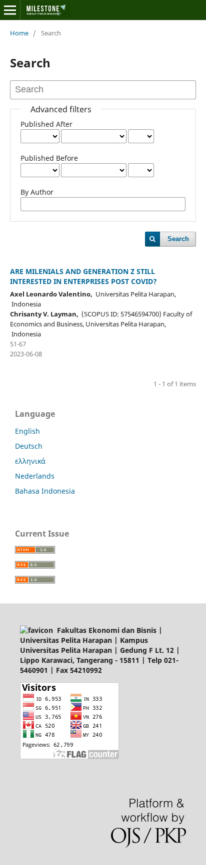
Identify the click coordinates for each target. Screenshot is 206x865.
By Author (37, 192)
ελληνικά (30, 461)
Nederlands (34, 476)
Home (19, 32)
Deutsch (28, 446)
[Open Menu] (10, 10)
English (27, 431)
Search (178, 239)
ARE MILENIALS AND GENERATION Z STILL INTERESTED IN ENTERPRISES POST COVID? (83, 276)
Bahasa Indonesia (45, 491)
